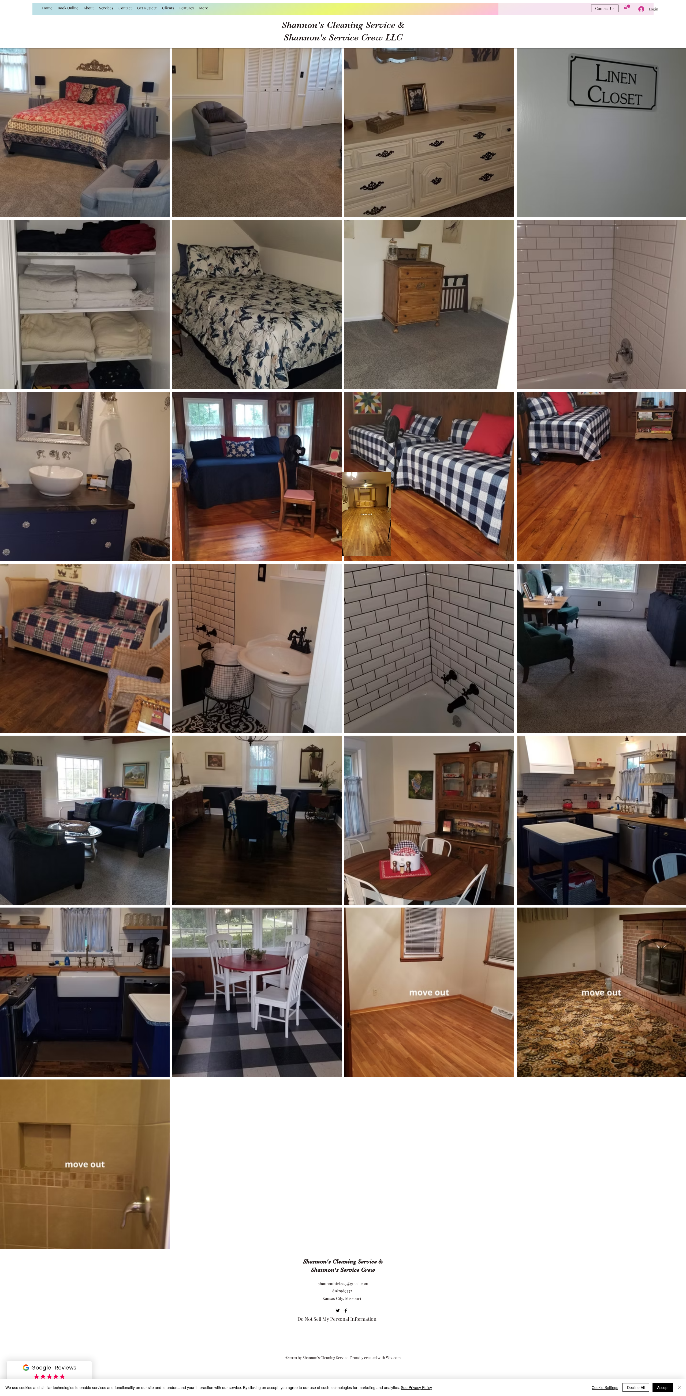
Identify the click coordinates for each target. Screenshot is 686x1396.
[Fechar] (679, 1387)
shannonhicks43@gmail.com (343, 1283)
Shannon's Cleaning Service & (343, 25)
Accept (663, 1387)
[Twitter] (337, 1310)
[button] (627, 7)
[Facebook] (345, 1310)
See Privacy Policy (416, 1387)
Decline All (636, 1387)
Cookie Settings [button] (605, 1387)
